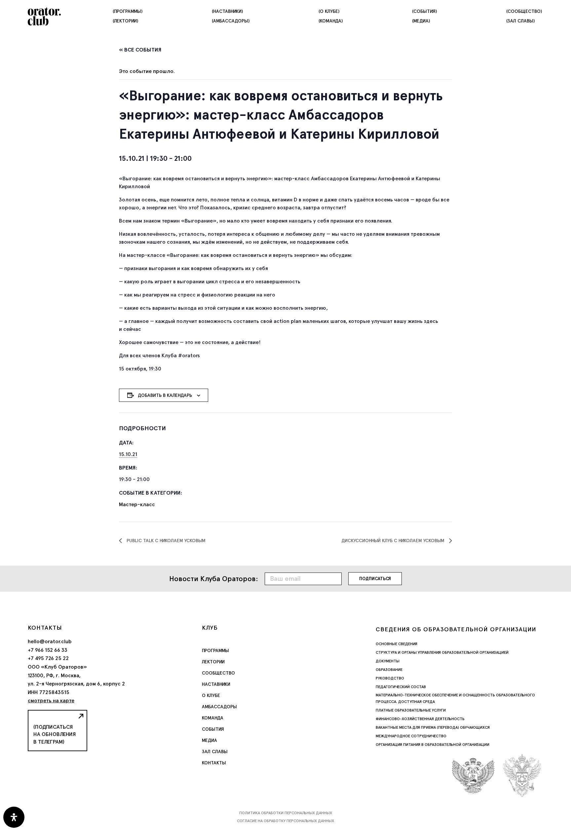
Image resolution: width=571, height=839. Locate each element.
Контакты (214, 762)
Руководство (390, 678)
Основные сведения (396, 644)
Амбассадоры (219, 706)
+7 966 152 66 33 (47, 650)
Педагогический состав (401, 686)
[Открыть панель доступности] (13, 817)
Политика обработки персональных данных (285, 813)
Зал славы (215, 751)
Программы (215, 650)
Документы (388, 661)
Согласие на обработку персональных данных (285, 821)
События (213, 729)
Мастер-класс (137, 504)
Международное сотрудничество (411, 736)
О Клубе (211, 695)
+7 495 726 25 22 (48, 658)
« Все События (140, 50)
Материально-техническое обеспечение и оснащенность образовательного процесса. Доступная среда (455, 698)
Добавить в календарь (165, 395)
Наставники (216, 684)
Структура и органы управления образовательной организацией (442, 652)
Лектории (213, 661)
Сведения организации (456, 629)
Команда (212, 717)
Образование (389, 669)
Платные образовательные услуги (411, 710)
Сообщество (218, 673)
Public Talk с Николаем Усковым (165, 540)
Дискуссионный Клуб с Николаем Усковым (393, 540)
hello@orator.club (50, 641)
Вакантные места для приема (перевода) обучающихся (433, 727)
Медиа (209, 740)
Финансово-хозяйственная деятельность (420, 719)
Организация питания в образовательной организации (432, 744)
